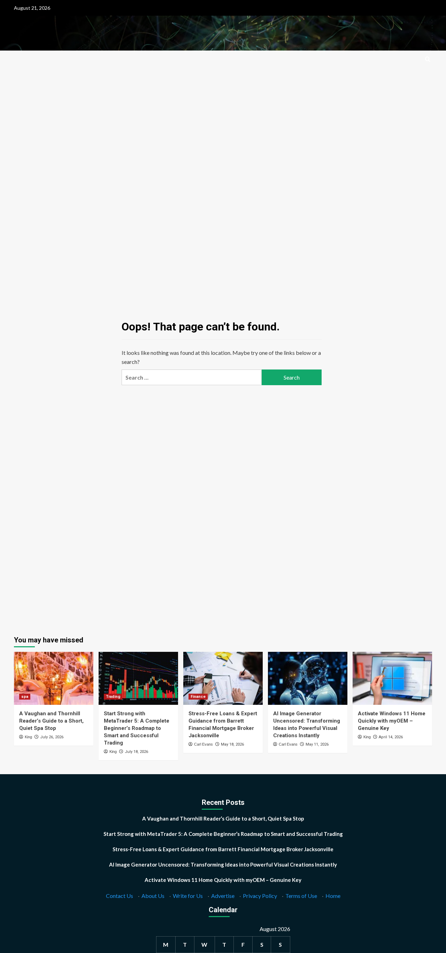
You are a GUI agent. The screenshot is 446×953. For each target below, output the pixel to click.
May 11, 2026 (317, 744)
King (28, 737)
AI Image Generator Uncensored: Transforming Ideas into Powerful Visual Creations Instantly (223, 864)
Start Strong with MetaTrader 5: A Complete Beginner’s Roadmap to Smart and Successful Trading (136, 728)
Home (332, 895)
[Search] (427, 59)
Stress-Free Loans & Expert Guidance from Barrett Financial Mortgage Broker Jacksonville (223, 849)
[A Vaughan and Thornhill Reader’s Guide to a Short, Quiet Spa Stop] (53, 678)
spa (24, 696)
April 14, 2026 (391, 737)
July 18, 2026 (136, 751)
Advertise (222, 895)
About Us (152, 895)
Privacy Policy (260, 895)
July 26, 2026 (51, 737)
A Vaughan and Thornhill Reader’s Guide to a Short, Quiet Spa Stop (51, 720)
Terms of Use (301, 895)
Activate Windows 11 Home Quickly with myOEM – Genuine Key (391, 720)
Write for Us (188, 895)
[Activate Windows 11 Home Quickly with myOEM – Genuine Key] (392, 678)
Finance (198, 696)
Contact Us (119, 895)
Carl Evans (203, 744)
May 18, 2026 (232, 744)
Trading (113, 696)
